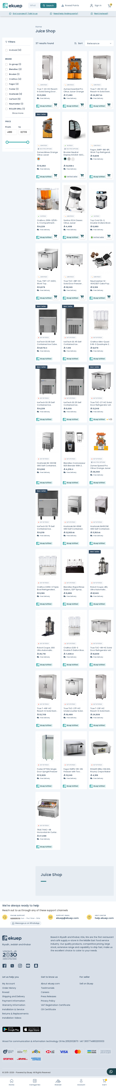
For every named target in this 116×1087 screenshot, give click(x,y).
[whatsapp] (111, 1071)
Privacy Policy (48, 1000)
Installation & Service (13, 1009)
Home (38, 26)
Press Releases (48, 996)
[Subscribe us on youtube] (30, 966)
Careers (45, 992)
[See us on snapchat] (38, 966)
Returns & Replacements (15, 1013)
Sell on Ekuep (86, 983)
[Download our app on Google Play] (11, 1030)
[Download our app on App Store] (32, 1030)
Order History (9, 987)
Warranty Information (13, 1005)
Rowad (5, 992)
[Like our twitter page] (14, 966)
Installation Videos (11, 1017)
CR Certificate (48, 1009)
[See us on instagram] (22, 966)
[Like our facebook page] (6, 966)
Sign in (98, 5)
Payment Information (13, 1000)
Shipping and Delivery (13, 996)
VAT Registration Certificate (55, 1005)
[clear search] (39, 5)
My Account (8, 983)
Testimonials (47, 987)
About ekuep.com (50, 983)
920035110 (15, 918)
